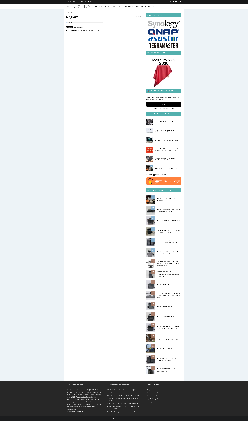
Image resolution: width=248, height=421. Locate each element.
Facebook (87, 404)
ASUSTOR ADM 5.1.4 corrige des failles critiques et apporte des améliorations (167, 149)
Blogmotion (150, 390)
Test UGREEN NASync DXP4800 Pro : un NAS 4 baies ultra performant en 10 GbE (169, 242)
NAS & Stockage (100, 6)
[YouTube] (173, 1)
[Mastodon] (176, 1)
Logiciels (129, 6)
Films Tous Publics (152, 396)
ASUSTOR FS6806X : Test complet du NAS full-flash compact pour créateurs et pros (168, 295)
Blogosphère (69, 27)
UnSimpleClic (151, 402)
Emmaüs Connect (152, 393)
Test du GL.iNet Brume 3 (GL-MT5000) (167, 168)
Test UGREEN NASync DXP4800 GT (168, 221)
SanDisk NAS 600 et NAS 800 (164, 121)
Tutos (147, 6)
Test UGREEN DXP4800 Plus (166, 317)
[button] (153, 6)
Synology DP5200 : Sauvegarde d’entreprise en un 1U (164, 131)
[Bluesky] (178, 1)
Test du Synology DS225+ (165, 306)
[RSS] (181, 1)
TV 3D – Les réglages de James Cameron (84, 30)
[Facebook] (168, 1)
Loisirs (139, 6)
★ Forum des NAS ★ (73, 2)
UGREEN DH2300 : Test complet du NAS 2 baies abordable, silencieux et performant (168, 274)
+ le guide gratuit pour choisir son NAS (164, 108)
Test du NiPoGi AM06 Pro (165, 348)
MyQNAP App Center (154, 399)
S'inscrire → (163, 104)
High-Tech (116, 6)
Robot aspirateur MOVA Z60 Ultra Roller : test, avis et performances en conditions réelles (168, 263)
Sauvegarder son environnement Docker (167, 140)
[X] (170, 1)
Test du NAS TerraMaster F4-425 (167, 285)
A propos (90, 2)
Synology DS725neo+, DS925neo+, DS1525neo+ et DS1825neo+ (165, 159)
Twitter (75, 404)
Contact (83, 2)
